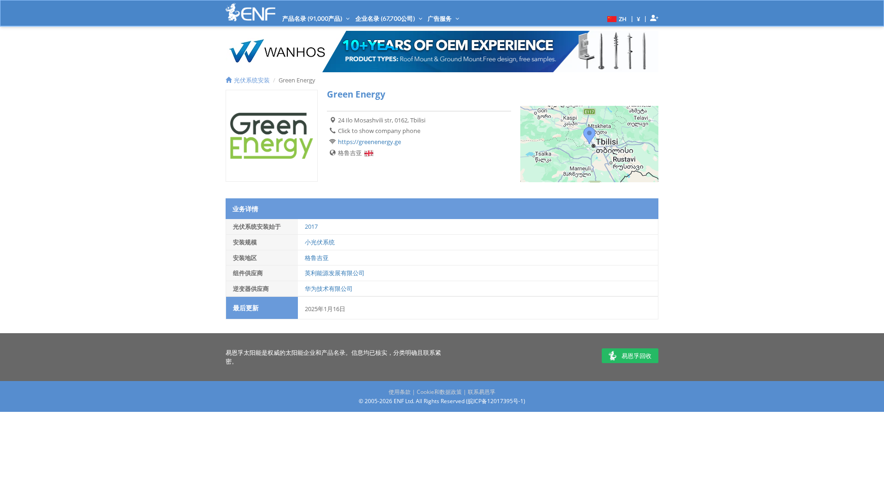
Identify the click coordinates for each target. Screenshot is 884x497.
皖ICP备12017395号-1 (495, 401)
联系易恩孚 (481, 392)
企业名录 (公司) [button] (385, 18)
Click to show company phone (379, 131)
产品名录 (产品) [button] (312, 18)
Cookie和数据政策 (439, 392)
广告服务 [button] (440, 18)
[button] (616, 18)
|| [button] (638, 18)
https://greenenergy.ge (369, 142)
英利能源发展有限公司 (335, 273)
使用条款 (400, 392)
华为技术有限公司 (329, 288)
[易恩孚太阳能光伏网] (250, 12)
